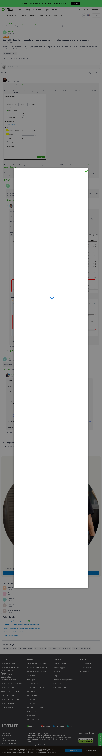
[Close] (86, 170)
